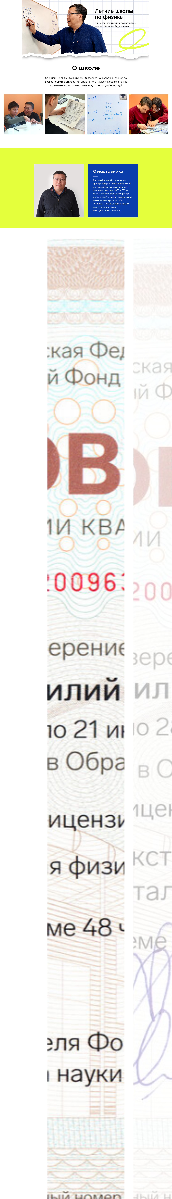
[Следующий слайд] (168, 778)
